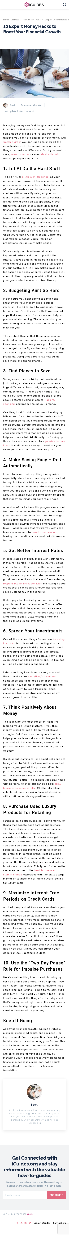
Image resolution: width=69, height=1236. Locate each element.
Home (6, 19)
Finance (38, 19)
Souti (12, 105)
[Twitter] (21, 1223)
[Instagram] (25, 1223)
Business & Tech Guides (22, 19)
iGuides (30, 1214)
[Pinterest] (30, 1223)
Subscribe (56, 1195)
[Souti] (6, 105)
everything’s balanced (42, 676)
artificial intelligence (35, 176)
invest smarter (20, 154)
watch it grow (12, 142)
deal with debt (50, 154)
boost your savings (44, 532)
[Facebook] (17, 1223)
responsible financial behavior (22, 583)
